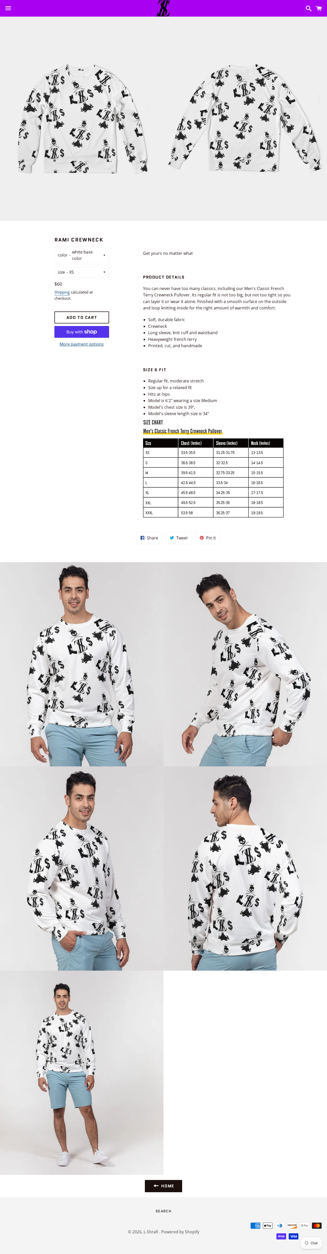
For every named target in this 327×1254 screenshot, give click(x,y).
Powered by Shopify (180, 1232)
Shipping (62, 292)
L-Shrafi (151, 1232)
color (63, 255)
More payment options (82, 344)
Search (163, 1211)
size (61, 272)
